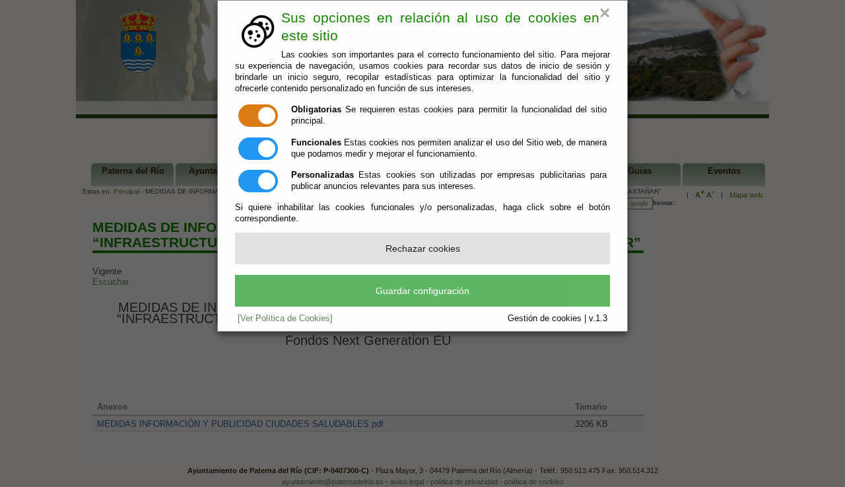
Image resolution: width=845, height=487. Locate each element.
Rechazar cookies (423, 248)
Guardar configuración (422, 290)
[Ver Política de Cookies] (285, 318)
